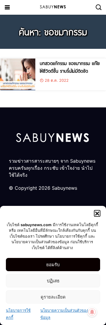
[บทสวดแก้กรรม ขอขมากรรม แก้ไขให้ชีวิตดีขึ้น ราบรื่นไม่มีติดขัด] (17, 74)
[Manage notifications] (92, 312)
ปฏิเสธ (53, 281)
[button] (97, 213)
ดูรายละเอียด (53, 297)
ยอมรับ (53, 264)
